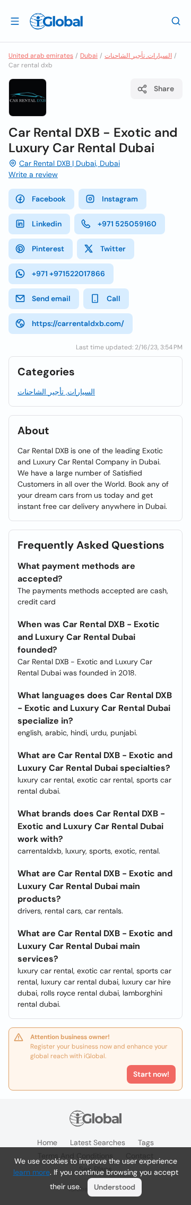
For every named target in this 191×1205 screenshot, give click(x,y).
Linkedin (47, 223)
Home (47, 1142)
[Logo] (56, 21)
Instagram (120, 199)
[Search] (176, 20)
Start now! (151, 1074)
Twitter (113, 248)
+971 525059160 (127, 223)
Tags (146, 1142)
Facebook (49, 199)
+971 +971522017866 (68, 273)
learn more (31, 1172)
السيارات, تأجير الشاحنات (138, 55)
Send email (51, 298)
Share (164, 88)
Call (113, 298)
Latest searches (97, 1142)
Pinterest (48, 248)
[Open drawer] (14, 20)
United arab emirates (40, 55)
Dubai (89, 55)
